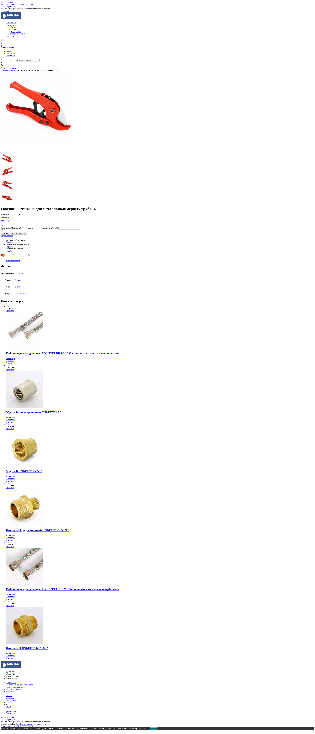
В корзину (5, 233)
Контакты (10, 36)
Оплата (14, 27)
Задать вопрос (7, 236)
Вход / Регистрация (9, 68)
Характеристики (13, 261)
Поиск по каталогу (9, 60)
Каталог (9, 51)
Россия (18, 280)
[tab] (160, 261)
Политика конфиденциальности (19, 685)
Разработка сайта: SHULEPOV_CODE (17, 726)
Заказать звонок (7, 47)
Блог (8, 704)
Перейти (9, 242)
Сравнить (5, 217)
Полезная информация (15, 34)
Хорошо (154, 729)
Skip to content (7, 2)
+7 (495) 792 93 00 (8, 4)
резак (17, 287)
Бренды (9, 702)
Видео (8, 707)
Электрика (10, 56)
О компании (11, 23)
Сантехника (11, 53)
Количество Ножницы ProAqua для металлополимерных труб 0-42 (29, 228)
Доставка (15, 29)
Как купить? (16, 32)
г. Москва (5, 11)
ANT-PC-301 (20, 293)
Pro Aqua (19, 273)
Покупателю (11, 25)
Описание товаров (14, 689)
